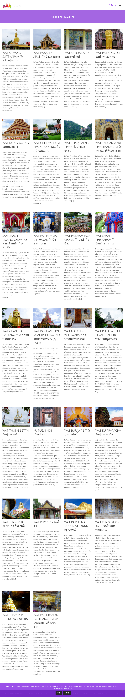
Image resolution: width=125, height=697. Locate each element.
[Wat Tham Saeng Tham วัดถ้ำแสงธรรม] (78, 129)
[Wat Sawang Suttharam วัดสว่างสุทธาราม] (16, 39)
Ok (58, 693)
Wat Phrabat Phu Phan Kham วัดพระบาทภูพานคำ (108, 335)
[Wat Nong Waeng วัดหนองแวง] (16, 129)
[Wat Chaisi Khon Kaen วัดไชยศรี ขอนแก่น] (109, 509)
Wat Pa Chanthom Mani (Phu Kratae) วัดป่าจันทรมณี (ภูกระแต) (47, 337)
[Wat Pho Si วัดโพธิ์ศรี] (47, 509)
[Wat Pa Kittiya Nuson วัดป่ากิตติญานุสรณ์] (78, 509)
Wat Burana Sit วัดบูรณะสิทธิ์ (77, 432)
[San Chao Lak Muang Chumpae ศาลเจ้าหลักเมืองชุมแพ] (16, 222)
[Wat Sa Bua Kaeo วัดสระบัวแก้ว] (78, 39)
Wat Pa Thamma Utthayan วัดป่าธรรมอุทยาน (45, 239)
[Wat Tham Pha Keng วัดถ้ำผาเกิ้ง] (16, 509)
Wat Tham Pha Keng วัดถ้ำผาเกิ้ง (13, 524)
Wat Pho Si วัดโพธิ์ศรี (46, 524)
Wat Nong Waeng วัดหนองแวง (15, 145)
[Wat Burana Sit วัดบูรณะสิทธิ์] (78, 417)
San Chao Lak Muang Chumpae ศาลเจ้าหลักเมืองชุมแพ (14, 241)
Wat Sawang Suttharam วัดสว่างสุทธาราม (13, 56)
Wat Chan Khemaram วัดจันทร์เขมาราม (105, 239)
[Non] (122, 690)
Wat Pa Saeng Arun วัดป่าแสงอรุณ (46, 54)
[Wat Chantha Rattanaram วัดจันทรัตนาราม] (16, 318)
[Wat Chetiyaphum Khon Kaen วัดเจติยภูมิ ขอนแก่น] (47, 129)
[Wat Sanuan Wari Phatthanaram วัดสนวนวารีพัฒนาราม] (109, 129)
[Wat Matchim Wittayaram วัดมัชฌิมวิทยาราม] (78, 318)
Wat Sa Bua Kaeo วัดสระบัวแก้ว (76, 54)
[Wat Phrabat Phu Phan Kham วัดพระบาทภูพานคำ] (109, 318)
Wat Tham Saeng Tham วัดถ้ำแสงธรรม (76, 146)
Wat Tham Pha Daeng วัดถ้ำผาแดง (15, 617)
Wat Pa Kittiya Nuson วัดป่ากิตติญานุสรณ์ (76, 526)
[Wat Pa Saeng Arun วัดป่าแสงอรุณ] (47, 39)
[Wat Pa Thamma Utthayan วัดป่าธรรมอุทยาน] (47, 222)
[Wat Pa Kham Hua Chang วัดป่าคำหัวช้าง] (78, 222)
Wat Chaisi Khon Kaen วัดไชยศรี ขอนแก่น (107, 526)
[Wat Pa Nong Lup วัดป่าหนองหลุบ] (109, 39)
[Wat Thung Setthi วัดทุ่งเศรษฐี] (16, 417)
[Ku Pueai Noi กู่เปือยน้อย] (47, 417)
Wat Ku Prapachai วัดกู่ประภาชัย (108, 432)
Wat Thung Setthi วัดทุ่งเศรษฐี (15, 432)
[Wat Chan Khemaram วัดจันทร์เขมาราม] (109, 222)
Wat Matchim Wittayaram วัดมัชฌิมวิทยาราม (75, 335)
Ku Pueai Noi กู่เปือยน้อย (43, 432)
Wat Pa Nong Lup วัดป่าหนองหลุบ (108, 54)
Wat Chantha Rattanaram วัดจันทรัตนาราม (15, 335)
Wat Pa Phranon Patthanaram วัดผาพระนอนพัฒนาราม (45, 620)
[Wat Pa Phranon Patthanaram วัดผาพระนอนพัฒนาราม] (47, 601)
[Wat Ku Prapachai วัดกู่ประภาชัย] (109, 417)
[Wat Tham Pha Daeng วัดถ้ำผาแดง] (16, 601)
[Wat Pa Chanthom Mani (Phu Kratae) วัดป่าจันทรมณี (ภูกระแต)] (47, 318)
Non (67, 693)
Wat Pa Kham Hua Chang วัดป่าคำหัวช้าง (77, 239)
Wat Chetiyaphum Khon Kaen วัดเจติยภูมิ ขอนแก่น (46, 146)
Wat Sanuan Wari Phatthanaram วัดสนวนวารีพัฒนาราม (108, 146)
